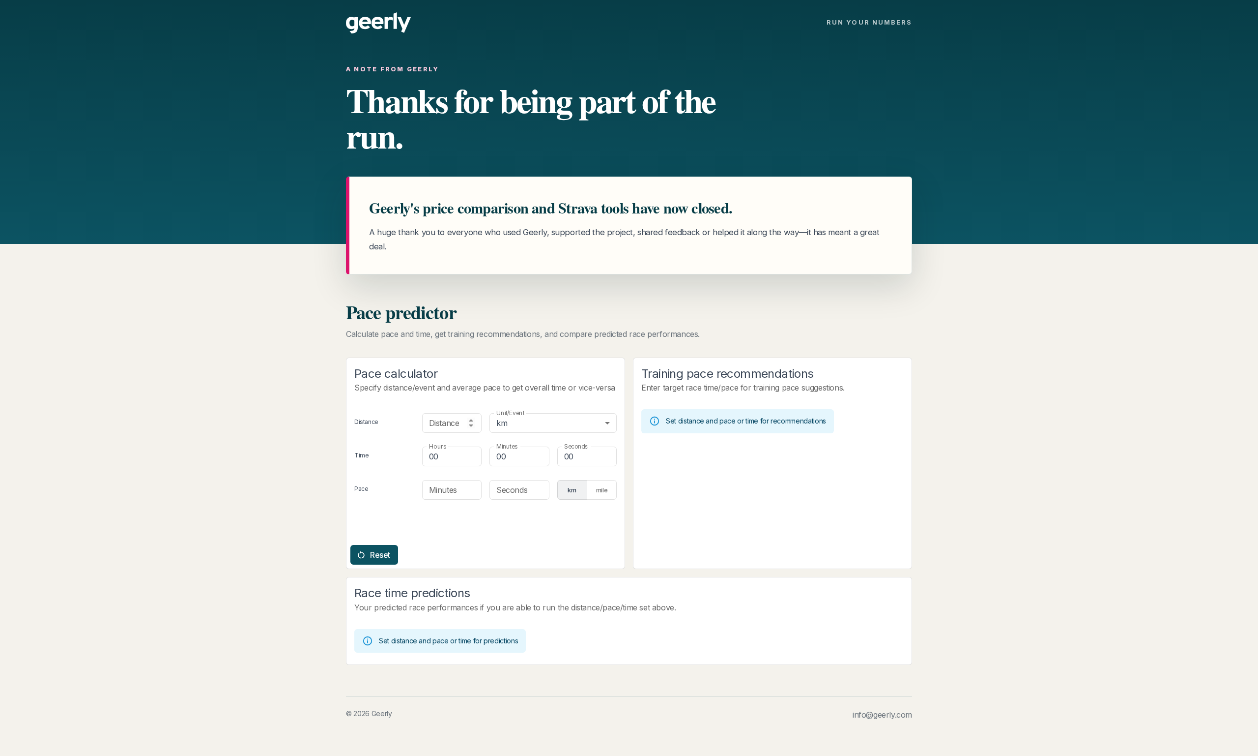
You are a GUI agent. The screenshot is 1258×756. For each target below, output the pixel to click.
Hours (437, 446)
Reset (380, 555)
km (572, 490)
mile (602, 490)
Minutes (506, 446)
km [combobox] (501, 423)
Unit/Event (510, 413)
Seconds (575, 446)
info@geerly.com (882, 715)
